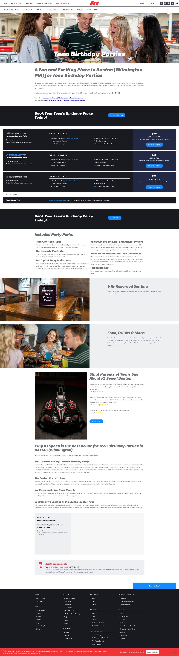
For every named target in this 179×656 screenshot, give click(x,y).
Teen (93, 601)
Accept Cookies (152, 652)
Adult (94, 598)
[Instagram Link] (165, 3)
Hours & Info (27, 9)
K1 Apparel (123, 623)
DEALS (142, 3)
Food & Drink (92, 9)
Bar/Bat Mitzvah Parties (99, 626)
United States (40, 610)
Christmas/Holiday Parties (100, 638)
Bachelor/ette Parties (98, 623)
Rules (66, 620)
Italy (37, 623)
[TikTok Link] (172, 3)
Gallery (80, 9)
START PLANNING (117, 115)
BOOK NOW (115, 218)
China (38, 629)
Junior (94, 604)
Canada (38, 613)
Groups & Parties (52, 9)
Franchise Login (125, 604)
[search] (176, 3)
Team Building (96, 635)
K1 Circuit (123, 619)
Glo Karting (67, 607)
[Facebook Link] (161, 3)
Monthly (67, 635)
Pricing (39, 9)
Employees (123, 635)
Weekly (66, 632)
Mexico (38, 616)
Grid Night (67, 604)
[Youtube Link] (168, 3)
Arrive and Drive (69, 598)
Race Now (29, 3)
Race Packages (40, 598)
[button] (174, 652)
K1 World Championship (72, 614)
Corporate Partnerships (127, 629)
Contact (122, 638)
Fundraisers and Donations (128, 626)
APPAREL (151, 3)
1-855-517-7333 (114, 93)
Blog (121, 613)
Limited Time (68, 638)
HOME (5, 3)
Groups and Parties (44, 3)
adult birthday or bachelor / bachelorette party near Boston (65, 100)
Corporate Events (62, 3)
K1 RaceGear (124, 616)
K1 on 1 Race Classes (70, 611)
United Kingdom (41, 626)
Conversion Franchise (127, 601)
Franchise (123, 598)
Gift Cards (39, 601)
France (38, 619)
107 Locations (16, 3)
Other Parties (96, 644)
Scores (66, 623)
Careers (122, 632)
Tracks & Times (67, 9)
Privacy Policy (44, 653)
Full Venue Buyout (98, 641)
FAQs (66, 617)
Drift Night (67, 601)
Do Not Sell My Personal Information (132, 652)
